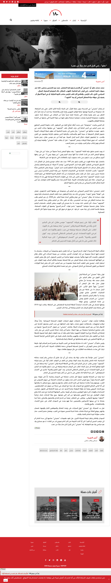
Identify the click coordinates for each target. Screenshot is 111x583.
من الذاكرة (68, 1)
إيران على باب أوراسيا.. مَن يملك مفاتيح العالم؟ (70, 515)
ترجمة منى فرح (96, 510)
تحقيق (94, 1)
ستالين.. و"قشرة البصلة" (14, 109)
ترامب (8, 132)
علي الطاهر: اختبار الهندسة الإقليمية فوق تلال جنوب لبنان (11, 82)
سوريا (46, 20)
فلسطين (64, 20)
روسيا (12, 138)
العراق (54, 20)
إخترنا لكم (61, 1)
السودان (84, 450)
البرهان (101, 450)
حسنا (5, 580)
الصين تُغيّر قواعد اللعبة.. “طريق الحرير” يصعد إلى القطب (47, 515)
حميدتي (71, 450)
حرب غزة (24, 138)
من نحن (47, 1)
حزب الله (18, 138)
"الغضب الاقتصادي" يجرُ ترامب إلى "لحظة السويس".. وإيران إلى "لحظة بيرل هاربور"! (11, 91)
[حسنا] (109, 579)
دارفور (66, 450)
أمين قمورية (100, 81)
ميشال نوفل (74, 510)
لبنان (74, 20)
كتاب (89, 1)
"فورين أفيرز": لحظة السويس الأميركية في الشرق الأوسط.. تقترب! (13, 119)
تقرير (107, 1)
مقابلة (74, 1)
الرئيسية (83, 20)
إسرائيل (24, 132)
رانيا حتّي (52, 510)
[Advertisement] (69, 475)
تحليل (99, 1)
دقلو (61, 450)
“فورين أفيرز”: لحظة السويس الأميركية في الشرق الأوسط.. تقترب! (92, 515)
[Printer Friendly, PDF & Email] (37, 428)
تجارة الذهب (77, 450)
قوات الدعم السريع (54, 450)
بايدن (13, 132)
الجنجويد (90, 450)
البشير (96, 450)
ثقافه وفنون (34, 20)
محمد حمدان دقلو (43, 450)
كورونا (82, 553)
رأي (103, 1)
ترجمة (84, 1)
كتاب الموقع (54, 1)
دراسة (79, 1)
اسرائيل (18, 132)
